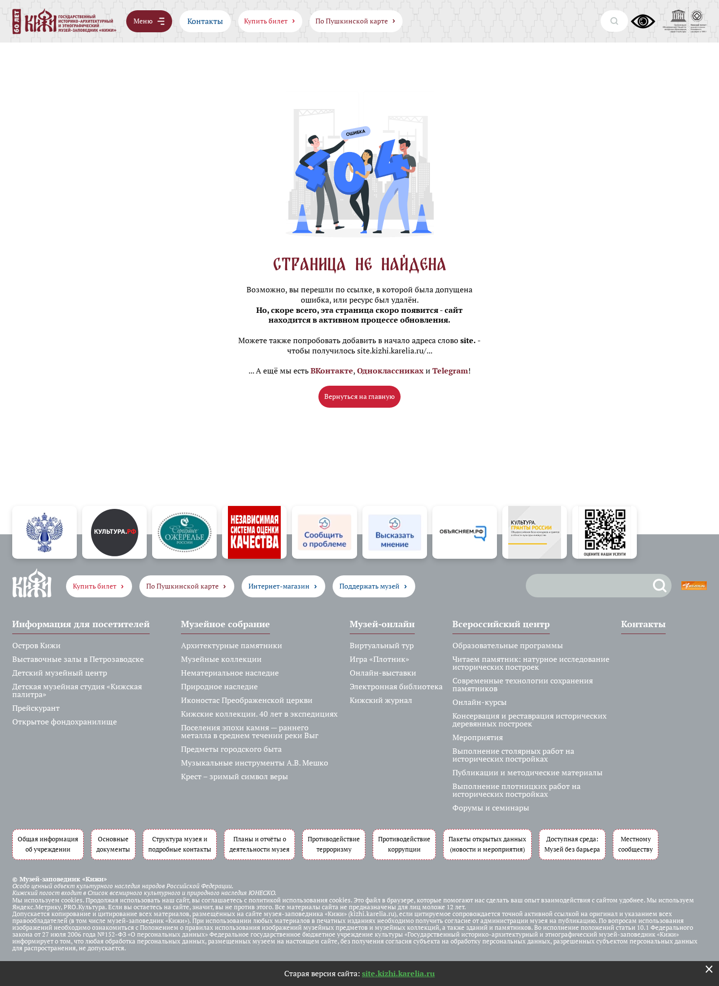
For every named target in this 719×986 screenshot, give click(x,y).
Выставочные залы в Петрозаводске (78, 659)
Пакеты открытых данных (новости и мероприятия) (487, 844)
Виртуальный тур (382, 645)
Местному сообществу (635, 844)
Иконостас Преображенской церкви (247, 700)
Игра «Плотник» (379, 659)
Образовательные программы (507, 645)
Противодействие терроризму (334, 844)
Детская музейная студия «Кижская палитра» (77, 690)
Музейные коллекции (221, 659)
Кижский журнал (381, 700)
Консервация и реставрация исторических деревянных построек (529, 719)
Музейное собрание (225, 624)
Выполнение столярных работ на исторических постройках (513, 754)
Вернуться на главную (359, 396)
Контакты (205, 21)
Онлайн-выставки (383, 672)
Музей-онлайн (382, 624)
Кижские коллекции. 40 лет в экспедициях (259, 713)
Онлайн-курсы (479, 702)
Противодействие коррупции (404, 844)
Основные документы (113, 844)
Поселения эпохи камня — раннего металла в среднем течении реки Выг (249, 731)
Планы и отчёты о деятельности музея (259, 844)
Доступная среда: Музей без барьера (572, 844)
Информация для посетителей (81, 624)
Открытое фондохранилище (64, 721)
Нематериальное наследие (230, 672)
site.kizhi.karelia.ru (398, 973)
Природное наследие (219, 686)
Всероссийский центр (501, 624)
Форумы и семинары (490, 807)
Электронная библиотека (396, 686)
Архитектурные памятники (231, 645)
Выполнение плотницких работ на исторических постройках (516, 790)
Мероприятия (477, 737)
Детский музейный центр (59, 672)
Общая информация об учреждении (48, 844)
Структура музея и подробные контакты (179, 844)
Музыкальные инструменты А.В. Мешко (254, 762)
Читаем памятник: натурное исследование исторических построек (530, 663)
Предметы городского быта (231, 749)
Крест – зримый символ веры (234, 776)
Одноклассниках (390, 370)
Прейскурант (36, 707)
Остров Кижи (36, 645)
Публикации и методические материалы (527, 772)
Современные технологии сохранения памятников (522, 684)
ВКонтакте (332, 370)
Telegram (450, 370)
